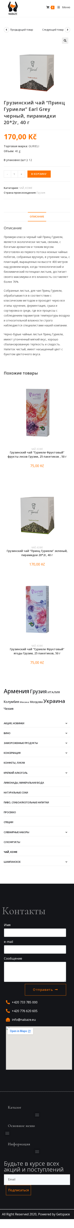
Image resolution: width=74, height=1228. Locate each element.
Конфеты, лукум (14, 762)
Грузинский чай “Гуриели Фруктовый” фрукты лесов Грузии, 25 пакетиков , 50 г (37, 454)
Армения (16, 691)
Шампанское (12, 862)
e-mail (8, 941)
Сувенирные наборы (16, 832)
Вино (7, 733)
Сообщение (13, 958)
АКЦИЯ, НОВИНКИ (14, 723)
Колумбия (11, 702)
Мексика (24, 702)
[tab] (37, 216)
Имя (7, 925)
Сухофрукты (12, 842)
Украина (54, 700)
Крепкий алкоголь (16, 773)
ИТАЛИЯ (54, 692)
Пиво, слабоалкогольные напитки (26, 802)
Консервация (12, 753)
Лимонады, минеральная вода (24, 782)
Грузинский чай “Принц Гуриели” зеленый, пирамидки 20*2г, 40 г (37, 553)
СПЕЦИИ (8, 822)
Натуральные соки (16, 792)
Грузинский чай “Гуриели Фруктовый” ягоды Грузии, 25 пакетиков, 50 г (37, 651)
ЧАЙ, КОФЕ (25, 188)
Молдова (36, 702)
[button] (37, 1114)
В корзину (39, 174)
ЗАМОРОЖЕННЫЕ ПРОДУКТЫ (21, 743)
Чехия (8, 708)
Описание (37, 216)
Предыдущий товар (21, 29)
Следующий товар (53, 29)
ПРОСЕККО (10, 812)
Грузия (41, 192)
